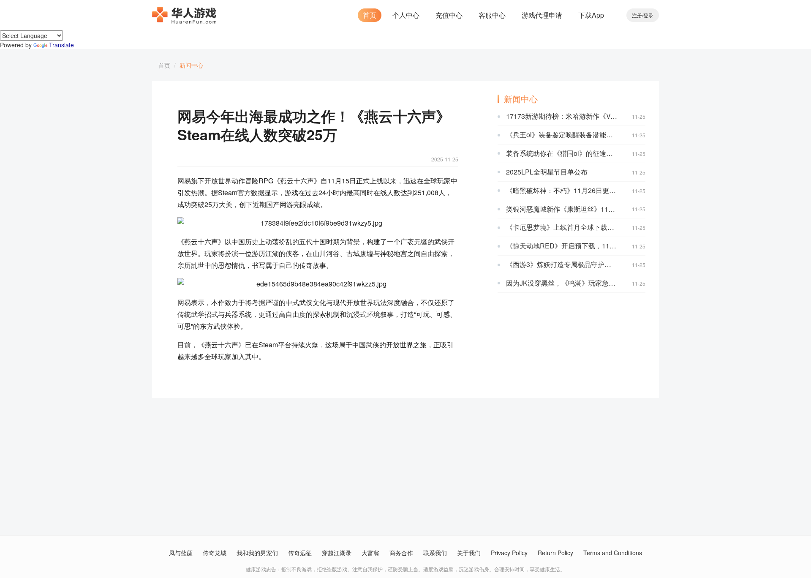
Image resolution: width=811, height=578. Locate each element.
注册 (637, 15)
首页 (369, 15)
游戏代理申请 (542, 15)
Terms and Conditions (612, 552)
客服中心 (492, 15)
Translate (61, 45)
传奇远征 (300, 552)
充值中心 (449, 15)
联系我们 (435, 552)
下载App (591, 15)
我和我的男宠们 (257, 552)
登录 (648, 15)
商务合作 (401, 552)
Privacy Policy (509, 552)
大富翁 (370, 552)
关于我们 (469, 552)
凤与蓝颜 (181, 552)
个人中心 (405, 15)
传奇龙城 (214, 552)
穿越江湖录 (336, 552)
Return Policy (555, 552)
